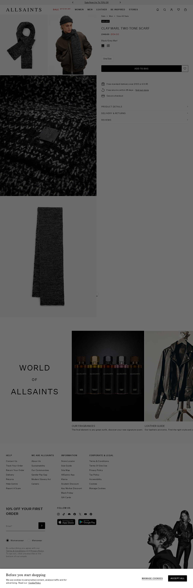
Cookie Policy (34, 583)
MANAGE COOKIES (152, 578)
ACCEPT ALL (178, 578)
